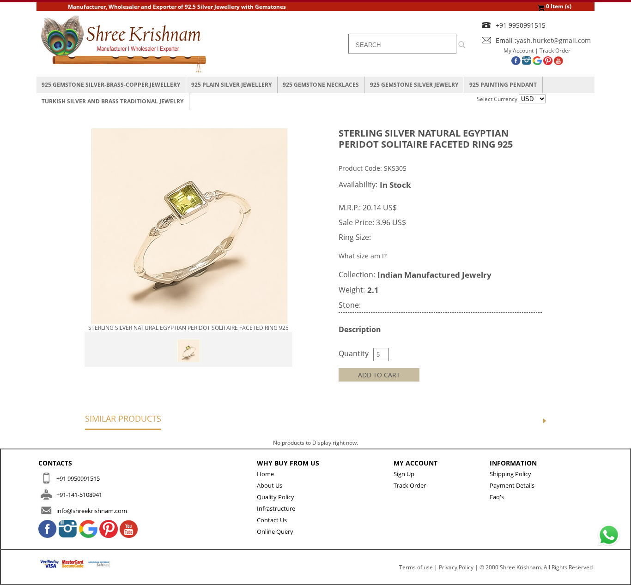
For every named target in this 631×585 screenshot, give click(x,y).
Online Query (275, 531)
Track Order (555, 50)
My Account (519, 50)
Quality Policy (275, 497)
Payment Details (512, 485)
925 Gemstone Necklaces (321, 85)
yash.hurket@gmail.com (553, 40)
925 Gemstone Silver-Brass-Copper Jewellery (111, 85)
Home (265, 474)
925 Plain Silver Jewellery (231, 85)
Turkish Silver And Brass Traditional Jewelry (112, 101)
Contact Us (272, 520)
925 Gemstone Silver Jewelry (414, 85)
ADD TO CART (379, 374)
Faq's (497, 497)
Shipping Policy (510, 474)
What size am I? (363, 255)
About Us (269, 485)
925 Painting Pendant (503, 85)
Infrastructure (276, 508)
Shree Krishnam (520, 567)
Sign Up (404, 474)
